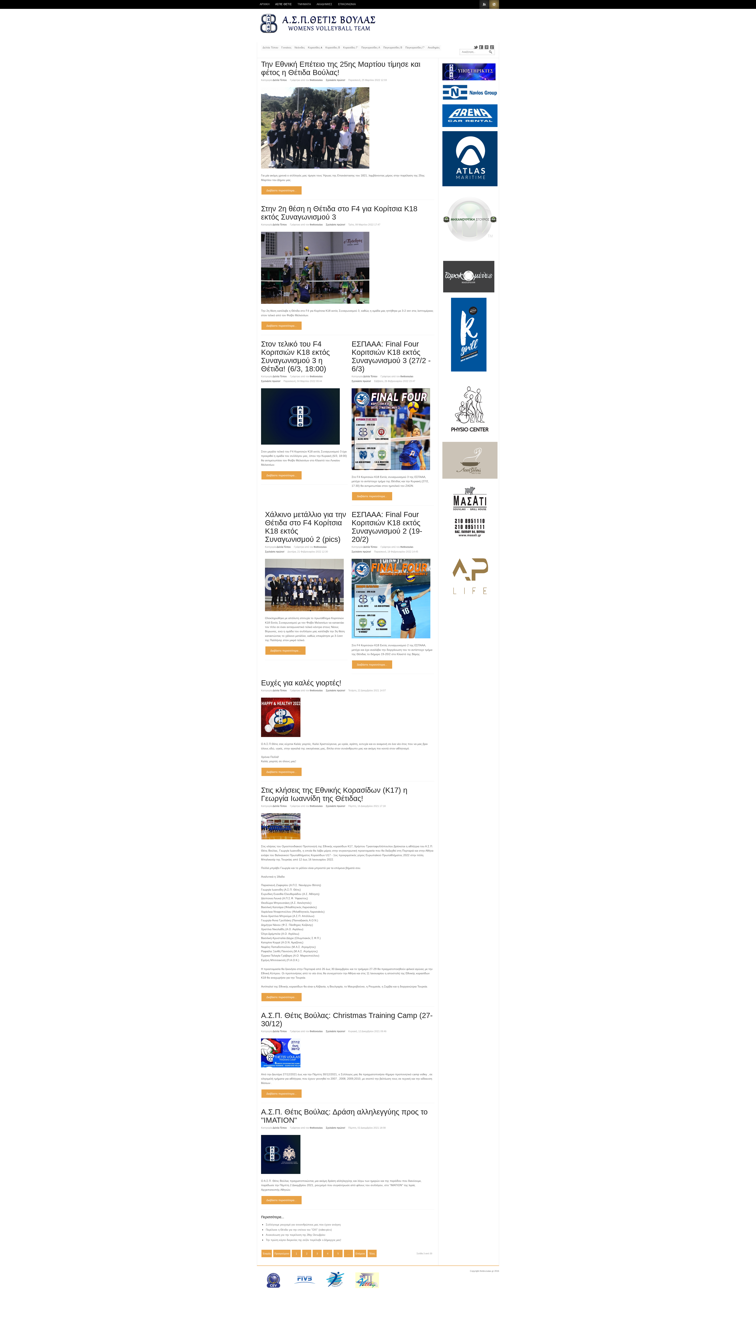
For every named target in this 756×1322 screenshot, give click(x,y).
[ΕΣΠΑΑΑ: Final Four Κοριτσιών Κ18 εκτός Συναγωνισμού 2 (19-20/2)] (393, 598)
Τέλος (372, 1253)
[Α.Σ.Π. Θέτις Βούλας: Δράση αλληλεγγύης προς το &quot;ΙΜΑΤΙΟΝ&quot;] (347, 1154)
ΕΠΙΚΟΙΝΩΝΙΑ (347, 4)
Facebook (481, 47)
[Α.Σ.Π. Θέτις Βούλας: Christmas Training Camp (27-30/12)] (347, 1052)
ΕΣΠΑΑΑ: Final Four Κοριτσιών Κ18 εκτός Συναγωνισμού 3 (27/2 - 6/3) (391, 356)
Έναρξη (267, 1253)
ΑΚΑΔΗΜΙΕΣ (324, 4)
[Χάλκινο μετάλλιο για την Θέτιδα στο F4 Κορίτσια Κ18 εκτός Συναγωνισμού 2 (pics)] (306, 585)
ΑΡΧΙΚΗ (265, 4)
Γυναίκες (286, 47)
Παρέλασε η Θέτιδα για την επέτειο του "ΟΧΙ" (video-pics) (299, 1229)
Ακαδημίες (434, 47)
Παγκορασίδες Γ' (415, 47)
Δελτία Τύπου (270, 47)
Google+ (492, 47)
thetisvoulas (316, 80)
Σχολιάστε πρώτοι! (335, 80)
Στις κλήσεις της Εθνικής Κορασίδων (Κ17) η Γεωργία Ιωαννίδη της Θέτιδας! (334, 794)
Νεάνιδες (300, 47)
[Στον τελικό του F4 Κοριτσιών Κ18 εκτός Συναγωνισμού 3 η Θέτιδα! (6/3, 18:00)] (304, 416)
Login (484, 4)
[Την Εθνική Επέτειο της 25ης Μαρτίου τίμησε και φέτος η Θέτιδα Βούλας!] (347, 128)
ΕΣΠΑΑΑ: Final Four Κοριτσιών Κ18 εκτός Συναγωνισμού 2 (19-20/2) (387, 526)
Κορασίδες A (315, 47)
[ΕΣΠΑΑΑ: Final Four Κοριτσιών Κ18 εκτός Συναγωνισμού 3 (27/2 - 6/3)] (393, 429)
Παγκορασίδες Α (370, 47)
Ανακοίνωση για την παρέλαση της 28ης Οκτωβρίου (295, 1234)
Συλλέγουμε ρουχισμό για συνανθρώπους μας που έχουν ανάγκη (303, 1224)
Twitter (475, 47)
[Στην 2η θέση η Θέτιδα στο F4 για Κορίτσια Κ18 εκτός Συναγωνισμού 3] (347, 268)
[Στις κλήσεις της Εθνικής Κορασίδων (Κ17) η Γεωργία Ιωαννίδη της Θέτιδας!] (347, 826)
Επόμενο (360, 1253)
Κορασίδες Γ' (350, 47)
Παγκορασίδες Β (392, 47)
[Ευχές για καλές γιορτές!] (347, 717)
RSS (494, 4)
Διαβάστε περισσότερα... (281, 190)
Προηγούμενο (281, 1253)
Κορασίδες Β (332, 47)
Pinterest (486, 47)
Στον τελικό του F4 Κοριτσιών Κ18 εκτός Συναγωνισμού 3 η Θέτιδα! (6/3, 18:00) (295, 356)
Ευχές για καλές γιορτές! (301, 683)
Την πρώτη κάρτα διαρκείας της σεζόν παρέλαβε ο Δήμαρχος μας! (303, 1240)
